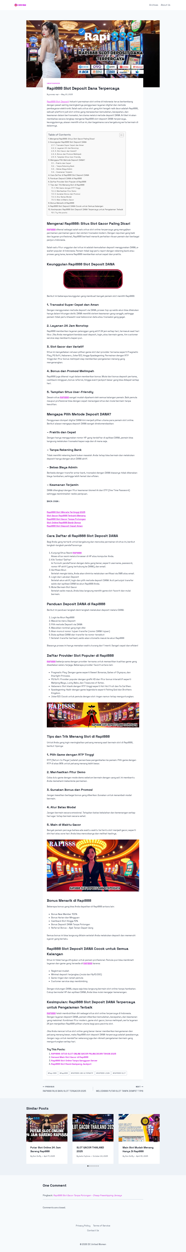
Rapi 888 (52, 1073)
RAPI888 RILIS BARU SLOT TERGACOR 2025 (64, 1089)
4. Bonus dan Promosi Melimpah (68, 154)
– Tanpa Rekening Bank (64, 166)
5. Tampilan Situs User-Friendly (68, 157)
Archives (153, 5)
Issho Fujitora (84, 1156)
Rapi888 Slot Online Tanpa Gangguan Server (74, 1060)
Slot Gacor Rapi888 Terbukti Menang (66, 515)
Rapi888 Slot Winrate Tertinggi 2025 (66, 512)
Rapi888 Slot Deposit (58, 101)
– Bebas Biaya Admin (63, 169)
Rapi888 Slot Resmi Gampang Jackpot (71, 1064)
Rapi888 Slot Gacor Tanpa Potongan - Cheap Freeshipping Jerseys (87, 1195)
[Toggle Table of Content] (120, 135)
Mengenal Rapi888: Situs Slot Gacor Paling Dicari (72, 139)
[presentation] (46, 1127)
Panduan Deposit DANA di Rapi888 (66, 178)
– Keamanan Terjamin (63, 172)
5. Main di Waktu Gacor (64, 200)
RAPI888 (51, 229)
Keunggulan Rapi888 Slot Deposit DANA (68, 142)
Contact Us (93, 1230)
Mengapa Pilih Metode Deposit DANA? (67, 160)
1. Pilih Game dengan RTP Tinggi (67, 188)
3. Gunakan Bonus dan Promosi (67, 194)
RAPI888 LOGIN (103, 1073)
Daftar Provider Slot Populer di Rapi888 (68, 182)
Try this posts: (61, 212)
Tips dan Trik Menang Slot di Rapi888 (67, 185)
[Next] (156, 1139)
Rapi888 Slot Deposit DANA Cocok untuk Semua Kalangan (76, 206)
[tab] (88, 1166)
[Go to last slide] (30, 1139)
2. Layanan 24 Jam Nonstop (67, 148)
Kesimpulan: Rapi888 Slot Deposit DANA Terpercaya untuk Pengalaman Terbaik (87, 209)
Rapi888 (64, 1073)
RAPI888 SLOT (119, 1073)
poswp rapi (54, 94)
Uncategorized (53, 83)
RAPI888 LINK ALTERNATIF (82, 1073)
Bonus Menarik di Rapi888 (62, 203)
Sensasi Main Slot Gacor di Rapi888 (69, 1057)
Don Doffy (37, 1156)
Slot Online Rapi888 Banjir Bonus (64, 522)
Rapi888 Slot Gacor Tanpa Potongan (66, 519)
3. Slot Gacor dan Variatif (65, 151)
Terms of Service (101, 1225)
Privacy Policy (83, 1225)
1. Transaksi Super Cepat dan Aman (69, 145)
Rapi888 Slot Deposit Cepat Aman (65, 526)
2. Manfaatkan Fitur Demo (65, 191)
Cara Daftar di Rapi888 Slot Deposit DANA (69, 175)
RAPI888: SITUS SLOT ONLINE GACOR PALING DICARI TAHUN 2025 (83, 1053)
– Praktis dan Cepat (62, 163)
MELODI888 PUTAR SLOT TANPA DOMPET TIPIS (119, 1089)
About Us (165, 5)
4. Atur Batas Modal (63, 197)
